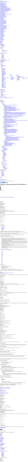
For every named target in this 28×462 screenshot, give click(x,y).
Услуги (1, 434)
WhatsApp (3, 455)
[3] (14, 188)
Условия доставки (2, 443)
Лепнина (5, 134)
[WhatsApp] (5, 182)
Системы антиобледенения (7, 111)
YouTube (3, 57)
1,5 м (2, 252)
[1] (14, 187)
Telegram (3, 56)
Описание (3, 227)
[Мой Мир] (2, 182)
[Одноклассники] (1, 182)
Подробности (1, 401)
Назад (4, 103)
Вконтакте (3, 54)
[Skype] (6, 182)
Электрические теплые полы (7, 106)
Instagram (3, 173)
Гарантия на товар (2, 444)
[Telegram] (7, 182)
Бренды (1, 435)
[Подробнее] (0, 388)
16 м (2, 263)
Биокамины (5, 128)
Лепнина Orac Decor (8, 136)
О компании (4, 152)
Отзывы (3, 228)
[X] (3, 182)
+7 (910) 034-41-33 (2, 90)
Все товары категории (2, 427)
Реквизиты (1, 440)
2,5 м (2, 254)
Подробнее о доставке (2, 411)
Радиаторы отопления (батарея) (8, 118)
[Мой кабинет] (0, 98)
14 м (2, 262)
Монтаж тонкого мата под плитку (4, 393)
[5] (14, 189)
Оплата (2, 229)
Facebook (3, 55)
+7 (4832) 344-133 (2, 45)
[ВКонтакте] (0, 182)
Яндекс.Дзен (3, 58)
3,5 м (2, 255)
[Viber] (4, 182)
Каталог (4, 104)
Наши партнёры (2, 438)
